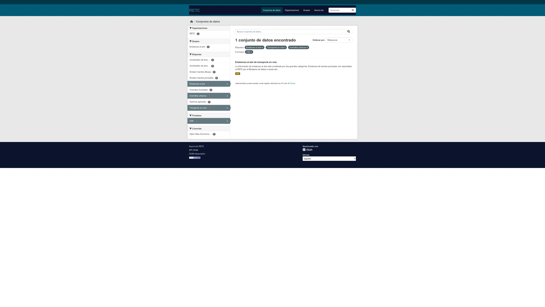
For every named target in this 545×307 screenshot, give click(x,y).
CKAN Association (197, 153)
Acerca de (318, 10)
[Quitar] (262, 47)
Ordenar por (318, 40)
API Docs (290, 83)
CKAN (307, 149)
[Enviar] (353, 10)
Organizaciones (292, 10)
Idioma (306, 154)
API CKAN (193, 150)
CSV (237, 73)
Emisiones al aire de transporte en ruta (256, 62)
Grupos (306, 10)
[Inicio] (191, 21)
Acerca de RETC (196, 146)
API (282, 83)
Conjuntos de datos (271, 10)
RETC (194, 10)
